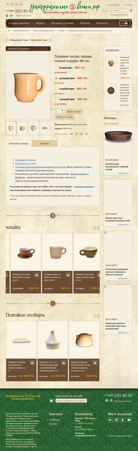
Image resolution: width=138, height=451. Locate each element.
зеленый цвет (73, 99)
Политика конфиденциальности (85, 434)
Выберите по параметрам (19, 48)
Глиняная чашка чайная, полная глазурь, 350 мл (90, 30)
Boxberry (20, 177)
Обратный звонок (24, 15)
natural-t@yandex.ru (84, 429)
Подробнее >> (124, 173)
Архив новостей (111, 123)
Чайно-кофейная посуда (44, 30)
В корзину (75, 111)
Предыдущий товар (19, 40)
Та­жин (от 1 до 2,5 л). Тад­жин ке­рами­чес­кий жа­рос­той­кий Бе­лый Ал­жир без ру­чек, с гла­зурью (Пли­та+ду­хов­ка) (18, 367)
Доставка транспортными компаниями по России (40, 167)
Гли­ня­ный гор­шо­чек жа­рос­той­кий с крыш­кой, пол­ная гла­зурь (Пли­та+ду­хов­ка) (125, 65)
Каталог (40, 23)
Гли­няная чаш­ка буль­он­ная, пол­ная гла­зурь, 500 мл (80, 277)
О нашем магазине (19, 23)
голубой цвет (73, 88)
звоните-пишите (83, 186)
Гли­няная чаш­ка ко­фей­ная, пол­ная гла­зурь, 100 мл (48, 277)
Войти (129, 5)
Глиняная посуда (21, 30)
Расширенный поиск (119, 14)
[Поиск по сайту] (131, 10)
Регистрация (114, 5)
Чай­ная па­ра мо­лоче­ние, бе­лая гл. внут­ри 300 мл (17, 277)
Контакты (102, 23)
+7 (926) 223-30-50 (84, 423)
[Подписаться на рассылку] (52, 400)
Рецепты (85, 23)
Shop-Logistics (78, 174)
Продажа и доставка (62, 23)
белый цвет (72, 67)
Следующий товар (38, 40)
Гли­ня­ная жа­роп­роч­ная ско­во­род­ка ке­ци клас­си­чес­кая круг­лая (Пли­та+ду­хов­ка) (125, 93)
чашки (61, 30)
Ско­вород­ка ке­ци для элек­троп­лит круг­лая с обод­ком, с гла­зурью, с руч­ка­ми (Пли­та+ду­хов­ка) (81, 367)
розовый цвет (73, 78)
